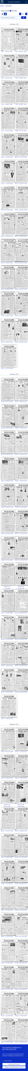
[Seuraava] (26, 14)
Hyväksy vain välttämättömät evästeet (14, 1067)
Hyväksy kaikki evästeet (14, 1064)
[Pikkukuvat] (5, 14)
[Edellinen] (20, 14)
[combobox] (23, 14)
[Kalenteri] (2, 14)
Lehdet (2, 6)
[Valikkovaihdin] (26, 2)
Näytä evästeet (8, 1060)
